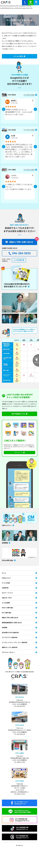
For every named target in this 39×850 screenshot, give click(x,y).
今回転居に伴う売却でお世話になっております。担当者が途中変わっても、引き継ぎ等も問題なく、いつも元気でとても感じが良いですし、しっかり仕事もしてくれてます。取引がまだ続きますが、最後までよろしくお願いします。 (18, 150)
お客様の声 (5, 588)
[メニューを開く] (36, 2)
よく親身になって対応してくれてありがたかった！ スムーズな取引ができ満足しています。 (18, 187)
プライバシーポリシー (8, 652)
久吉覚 (13, 135)
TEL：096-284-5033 (19, 706)
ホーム (4, 573)
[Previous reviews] (3, 109)
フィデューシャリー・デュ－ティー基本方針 (14, 642)
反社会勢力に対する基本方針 (10, 632)
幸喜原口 (13, 100)
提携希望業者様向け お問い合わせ (12, 623)
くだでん (13, 175)
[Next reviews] (35, 109)
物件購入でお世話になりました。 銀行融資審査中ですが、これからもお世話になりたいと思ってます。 (18, 112)
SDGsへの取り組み (7, 608)
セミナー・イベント (7, 593)
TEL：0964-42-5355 (19, 794)
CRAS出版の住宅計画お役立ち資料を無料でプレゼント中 (17, 285)
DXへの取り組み (6, 613)
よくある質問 (6, 603)
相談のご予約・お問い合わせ (10, 618)
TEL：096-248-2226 (19, 734)
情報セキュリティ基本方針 (9, 647)
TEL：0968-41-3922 (19, 762)
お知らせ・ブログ (7, 598)
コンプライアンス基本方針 (9, 637)
